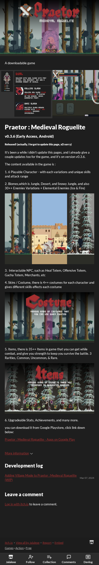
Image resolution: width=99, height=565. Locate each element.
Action (19, 548)
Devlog (88, 562)
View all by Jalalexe (27, 542)
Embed (59, 542)
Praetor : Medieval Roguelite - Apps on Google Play (40, 439)
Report (47, 542)
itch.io (9, 542)
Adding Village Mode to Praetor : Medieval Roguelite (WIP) (41, 477)
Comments (69, 562)
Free (28, 548)
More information (17, 453)
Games (9, 548)
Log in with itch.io (17, 504)
